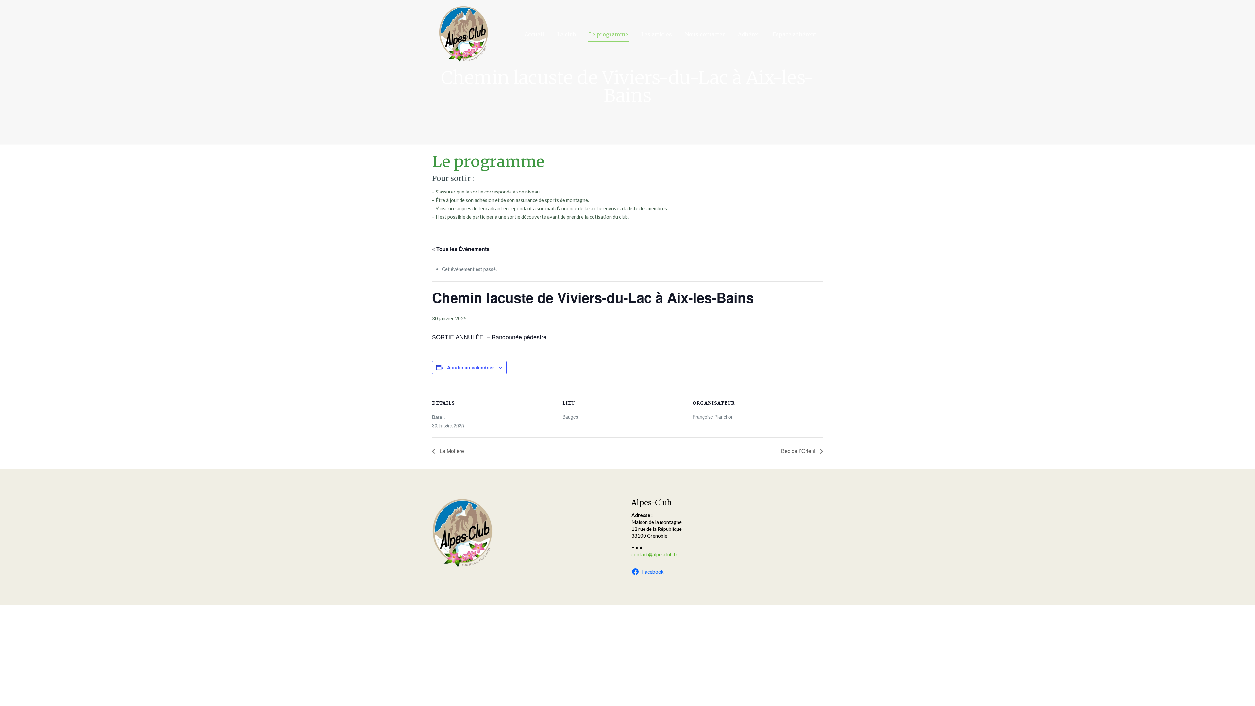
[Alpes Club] (463, 34)
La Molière (451, 451)
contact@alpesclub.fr (654, 554)
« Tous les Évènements (461, 249)
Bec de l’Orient (799, 451)
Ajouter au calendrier (470, 367)
